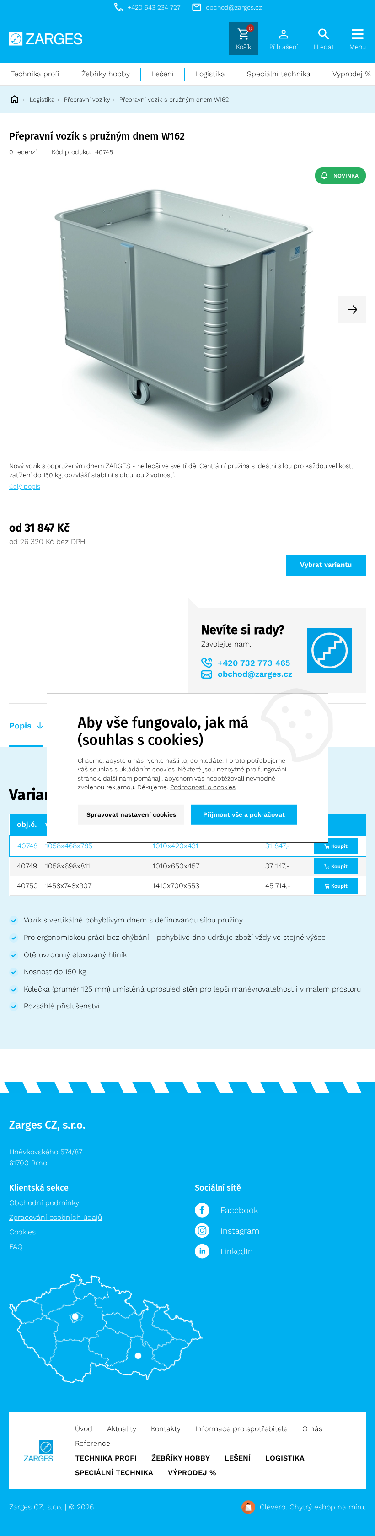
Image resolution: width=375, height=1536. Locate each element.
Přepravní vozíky (87, 99)
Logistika (210, 74)
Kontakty (166, 1428)
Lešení (163, 74)
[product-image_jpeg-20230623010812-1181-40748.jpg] (187, 308)
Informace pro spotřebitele (241, 1428)
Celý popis (24, 486)
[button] (352, 309)
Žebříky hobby (105, 74)
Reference (92, 1443)
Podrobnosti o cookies (203, 787)
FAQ (16, 1246)
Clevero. (273, 1507)
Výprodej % (192, 1472)
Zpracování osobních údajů (55, 1217)
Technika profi (35, 74)
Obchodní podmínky (44, 1202)
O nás (312, 1428)
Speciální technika (279, 74)
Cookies (22, 1232)
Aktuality (121, 1428)
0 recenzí (23, 152)
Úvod (83, 1428)
